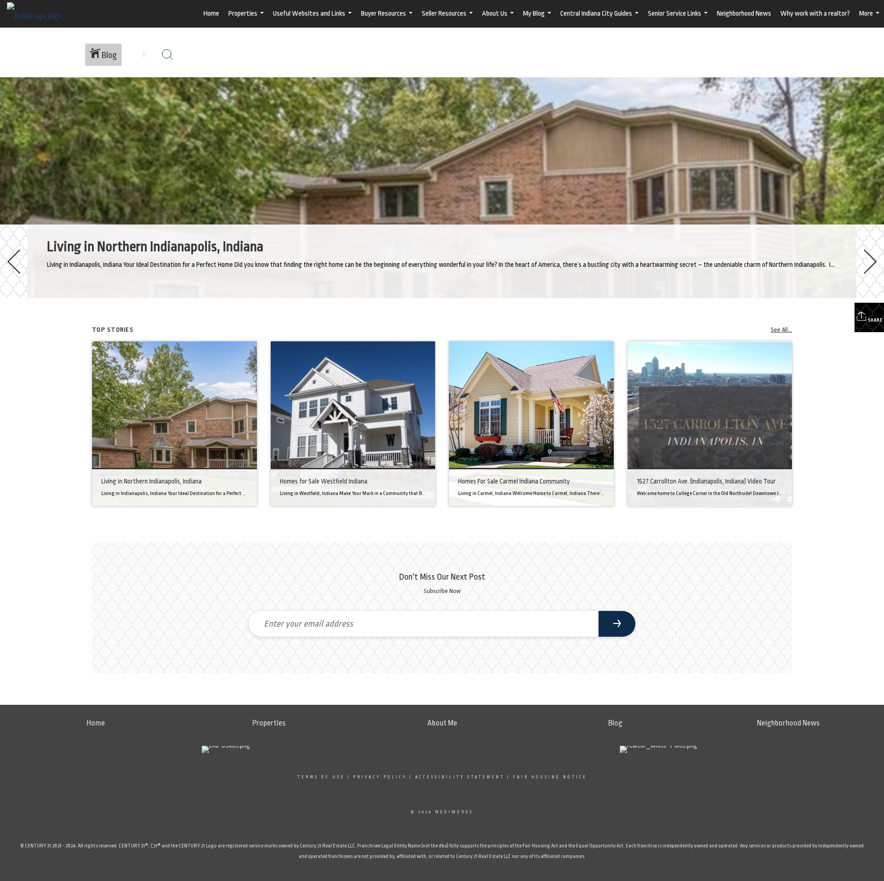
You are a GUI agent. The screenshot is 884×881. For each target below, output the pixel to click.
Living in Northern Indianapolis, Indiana (155, 246)
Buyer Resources (388, 19)
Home (211, 13)
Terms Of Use (321, 777)
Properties (247, 19)
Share (875, 320)
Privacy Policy (380, 777)
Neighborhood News (744, 13)
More (870, 19)
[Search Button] (167, 54)
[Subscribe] (617, 624)
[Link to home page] (39, 14)
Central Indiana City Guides (600, 19)
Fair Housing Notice (550, 777)
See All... (781, 329)
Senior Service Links (679, 19)
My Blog (538, 19)
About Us (499, 19)
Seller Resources (448, 19)
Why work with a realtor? (815, 13)
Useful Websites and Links (313, 19)
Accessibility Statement (460, 777)
